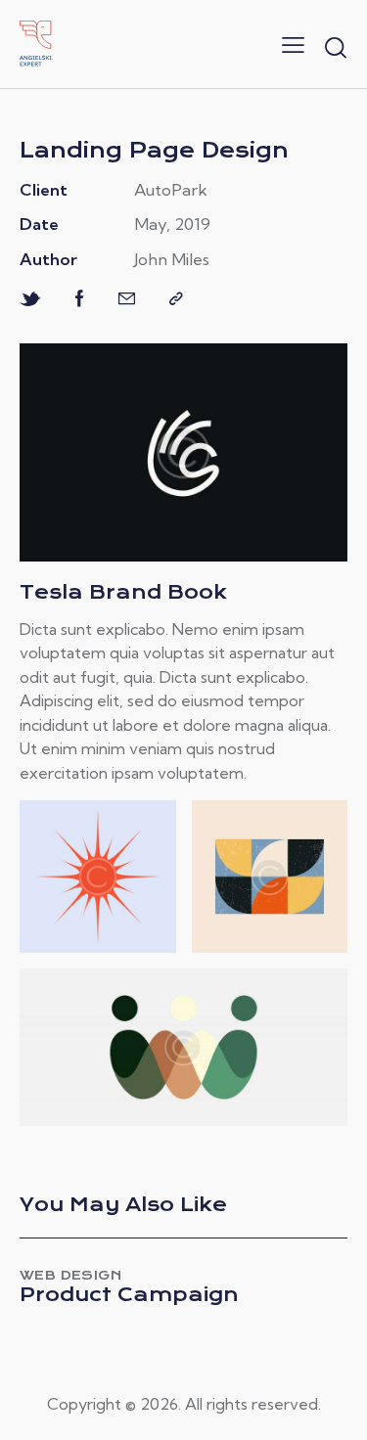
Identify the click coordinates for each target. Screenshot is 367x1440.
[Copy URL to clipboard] (176, 299)
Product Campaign (129, 1295)
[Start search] (335, 47)
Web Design (70, 1275)
